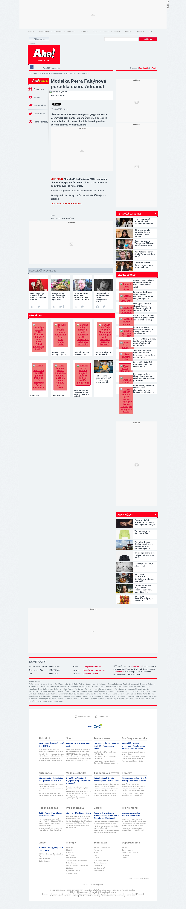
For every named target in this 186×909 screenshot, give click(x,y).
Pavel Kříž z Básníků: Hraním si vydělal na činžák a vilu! (143, 364)
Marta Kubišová (118, 694)
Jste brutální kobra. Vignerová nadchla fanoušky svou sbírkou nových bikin (144, 353)
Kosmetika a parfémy (101, 860)
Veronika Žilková (127, 699)
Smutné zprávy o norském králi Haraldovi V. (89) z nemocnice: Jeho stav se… (144, 330)
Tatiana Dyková (44, 699)
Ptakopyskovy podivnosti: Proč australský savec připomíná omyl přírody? (133, 829)
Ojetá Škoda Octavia (73, 870)
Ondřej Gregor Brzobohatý (55, 696)
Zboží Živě (69, 850)
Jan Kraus (88, 689)
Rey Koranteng (94, 696)
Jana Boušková (120, 689)
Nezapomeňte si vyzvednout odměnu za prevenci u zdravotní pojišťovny (106, 831)
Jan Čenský (79, 689)
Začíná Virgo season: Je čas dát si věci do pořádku (77, 826)
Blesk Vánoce (44, 743)
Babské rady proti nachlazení (105, 816)
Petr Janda (83, 696)
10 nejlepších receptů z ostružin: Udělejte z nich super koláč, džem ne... (133, 790)
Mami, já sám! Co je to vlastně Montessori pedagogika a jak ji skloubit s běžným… (143, 307)
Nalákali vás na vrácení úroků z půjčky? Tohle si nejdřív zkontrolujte (144, 317)
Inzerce (86, 885)
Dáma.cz (84, 31)
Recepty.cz (58, 31)
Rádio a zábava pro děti (130, 852)
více (150, 31)
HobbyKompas (71, 863)
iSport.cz (106, 31)
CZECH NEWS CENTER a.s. (76, 890)
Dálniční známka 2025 (52, 781)
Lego (95, 855)
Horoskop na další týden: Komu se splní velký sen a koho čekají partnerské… (144, 377)
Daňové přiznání (100, 778)
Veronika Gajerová (113, 699)
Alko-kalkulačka (45, 778)
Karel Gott (88, 691)
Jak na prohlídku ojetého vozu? (76, 860)
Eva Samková (46, 687)
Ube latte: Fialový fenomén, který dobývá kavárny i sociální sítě (133, 794)
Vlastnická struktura (71, 896)
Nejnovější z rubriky (129, 213)
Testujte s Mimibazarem (102, 847)
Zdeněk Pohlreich (35, 701)
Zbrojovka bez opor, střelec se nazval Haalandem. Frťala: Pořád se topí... (78, 759)
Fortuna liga (44, 850)
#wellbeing (80, 813)
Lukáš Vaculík (79, 694)
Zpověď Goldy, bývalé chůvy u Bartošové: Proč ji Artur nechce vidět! (143, 283)
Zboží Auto (69, 868)
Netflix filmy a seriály (47, 816)
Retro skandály (41, 122)
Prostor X (42, 848)
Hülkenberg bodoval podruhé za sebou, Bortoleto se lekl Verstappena (51, 794)
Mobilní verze (103, 717)
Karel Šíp (97, 691)
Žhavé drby (45, 74)
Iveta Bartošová (55, 689)
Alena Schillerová (44, 858)
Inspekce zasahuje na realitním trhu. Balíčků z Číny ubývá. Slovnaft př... (106, 790)
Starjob (124, 847)
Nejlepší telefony (73, 781)
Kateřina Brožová (121, 691)
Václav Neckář (83, 699)
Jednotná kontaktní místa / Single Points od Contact (96, 896)
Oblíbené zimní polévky (131, 778)
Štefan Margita (144, 696)
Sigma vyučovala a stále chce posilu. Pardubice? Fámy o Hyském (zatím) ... (78, 750)
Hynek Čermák (140, 687)
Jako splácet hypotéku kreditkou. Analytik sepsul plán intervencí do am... (105, 794)
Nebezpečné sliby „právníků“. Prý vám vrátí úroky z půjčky (103, 379)
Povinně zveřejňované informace (125, 896)
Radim (154, 68)
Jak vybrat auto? (71, 873)
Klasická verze (84, 717)
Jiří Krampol (41, 691)
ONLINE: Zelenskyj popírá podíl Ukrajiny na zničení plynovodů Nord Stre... (50, 759)
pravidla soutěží (90, 674)
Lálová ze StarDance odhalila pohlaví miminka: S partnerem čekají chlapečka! (143, 295)
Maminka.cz (71, 31)
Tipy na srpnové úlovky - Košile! (132, 761)
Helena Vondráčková (126, 687)
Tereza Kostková (57, 699)
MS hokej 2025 (72, 743)
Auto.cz (117, 31)
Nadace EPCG (113, 781)
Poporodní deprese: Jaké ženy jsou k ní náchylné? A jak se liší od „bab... (106, 822)
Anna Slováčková (57, 684)
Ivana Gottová (43, 689)
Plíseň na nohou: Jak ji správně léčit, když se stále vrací (106, 827)
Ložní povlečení (99, 868)
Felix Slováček (57, 687)
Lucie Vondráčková (66, 694)
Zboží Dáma (70, 855)
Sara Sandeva (118, 696)
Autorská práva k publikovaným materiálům (57, 894)
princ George (48, 701)
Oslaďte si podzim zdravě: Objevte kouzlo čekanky (133, 753)
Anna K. (46, 684)
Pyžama (97, 858)
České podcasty (127, 850)
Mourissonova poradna (131, 813)
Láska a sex (39, 113)
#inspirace (70, 813)
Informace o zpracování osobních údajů (122, 894)
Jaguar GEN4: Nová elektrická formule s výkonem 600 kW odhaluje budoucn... (134, 820)
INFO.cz (47, 746)
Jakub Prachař (68, 689)
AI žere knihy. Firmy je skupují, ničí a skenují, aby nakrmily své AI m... (78, 792)
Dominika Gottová (147, 684)
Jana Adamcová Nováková (103, 689)
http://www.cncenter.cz (94, 670)
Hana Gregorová (98, 687)
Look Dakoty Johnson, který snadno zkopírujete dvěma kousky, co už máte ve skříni (143, 388)
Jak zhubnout (99, 743)
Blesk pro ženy (44, 31)
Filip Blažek (68, 687)
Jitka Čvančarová (67, 691)
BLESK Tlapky (44, 813)
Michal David (142, 694)
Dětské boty (98, 865)
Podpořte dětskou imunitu (104, 813)
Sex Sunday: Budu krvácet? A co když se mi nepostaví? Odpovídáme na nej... (79, 822)
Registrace (32, 43)
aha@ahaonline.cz (92, 667)
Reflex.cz (140, 31)
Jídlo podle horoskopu (138, 781)
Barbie (96, 852)
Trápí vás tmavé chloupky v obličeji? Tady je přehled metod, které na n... (134, 757)
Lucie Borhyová (39, 694)
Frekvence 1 (126, 855)
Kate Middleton (107, 691)
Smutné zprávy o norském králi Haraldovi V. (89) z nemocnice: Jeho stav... (51, 750)
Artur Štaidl (69, 684)
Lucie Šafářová (51, 694)
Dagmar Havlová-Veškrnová (96, 684)
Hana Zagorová (111, 687)
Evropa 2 (125, 858)
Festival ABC (135, 816)
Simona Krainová (131, 696)
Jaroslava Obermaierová (137, 689)
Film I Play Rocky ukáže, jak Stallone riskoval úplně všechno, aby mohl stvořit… (144, 342)
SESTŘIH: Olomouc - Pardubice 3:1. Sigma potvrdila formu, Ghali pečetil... (51, 855)
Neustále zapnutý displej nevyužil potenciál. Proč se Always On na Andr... (77, 788)
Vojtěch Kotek (150, 699)
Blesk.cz (31, 31)
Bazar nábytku (99, 870)
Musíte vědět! (40, 105)
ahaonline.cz (136, 666)
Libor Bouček (133, 691)
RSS (101, 885)
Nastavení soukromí (56, 896)
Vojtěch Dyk (139, 699)
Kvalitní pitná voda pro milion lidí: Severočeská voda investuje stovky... (106, 762)
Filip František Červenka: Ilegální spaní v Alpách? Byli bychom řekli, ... (51, 820)
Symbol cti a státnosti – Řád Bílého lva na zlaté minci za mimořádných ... (106, 785)
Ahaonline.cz (34, 74)
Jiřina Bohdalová (53, 691)
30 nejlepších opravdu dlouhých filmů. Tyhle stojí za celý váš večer (78, 797)
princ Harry (58, 701)
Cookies (140, 894)
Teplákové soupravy (101, 863)
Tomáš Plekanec (71, 699)
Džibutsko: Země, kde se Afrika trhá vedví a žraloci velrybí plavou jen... (50, 829)
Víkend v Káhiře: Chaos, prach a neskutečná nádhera (49, 824)
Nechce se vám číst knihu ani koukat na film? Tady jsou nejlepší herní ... (134, 824)
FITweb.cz (128, 31)
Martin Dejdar (131, 694)
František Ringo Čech (82, 687)
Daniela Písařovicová (131, 684)
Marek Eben (107, 694)
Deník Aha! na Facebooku (31, 67)
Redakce (94, 885)
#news (88, 813)
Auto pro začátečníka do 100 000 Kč (78, 865)
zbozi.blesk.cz (71, 858)
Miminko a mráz (139, 746)
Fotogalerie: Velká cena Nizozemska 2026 (51, 790)
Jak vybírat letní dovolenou (132, 749)
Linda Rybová (145, 691)
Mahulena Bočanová (93, 694)
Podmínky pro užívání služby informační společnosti (90, 894)
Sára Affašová (106, 696)
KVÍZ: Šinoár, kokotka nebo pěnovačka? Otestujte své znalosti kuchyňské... (133, 785)
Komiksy (125, 816)
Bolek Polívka (79, 684)
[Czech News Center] (98, 726)
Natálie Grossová (44, 861)
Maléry (37, 97)
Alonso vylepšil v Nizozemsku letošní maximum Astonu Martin (51, 785)
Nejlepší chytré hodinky (75, 778)
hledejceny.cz (70, 847)
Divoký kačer (56, 813)
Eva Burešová (34, 687)
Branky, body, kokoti (55, 848)
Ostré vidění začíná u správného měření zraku (105, 753)
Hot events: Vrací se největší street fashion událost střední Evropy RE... (78, 817)
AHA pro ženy (125, 514)
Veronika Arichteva (98, 699)
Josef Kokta (79, 691)
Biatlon (82, 743)
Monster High (98, 850)
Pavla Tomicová (72, 696)
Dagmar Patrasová (115, 684)
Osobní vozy (70, 852)
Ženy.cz (95, 31)
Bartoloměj (143, 68)
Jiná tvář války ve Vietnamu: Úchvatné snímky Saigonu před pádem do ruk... (51, 755)
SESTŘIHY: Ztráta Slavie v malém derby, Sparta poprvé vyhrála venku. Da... (78, 755)
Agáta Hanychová (35, 684)
